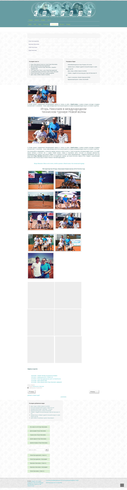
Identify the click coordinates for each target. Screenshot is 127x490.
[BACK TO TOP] (122, 485)
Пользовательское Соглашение (54, 482)
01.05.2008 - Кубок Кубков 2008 (39, 380)
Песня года (46, 24)
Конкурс (68, 24)
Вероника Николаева (34, 44)
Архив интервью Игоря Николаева (38, 442)
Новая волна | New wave (38, 386)
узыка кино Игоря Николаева (38, 435)
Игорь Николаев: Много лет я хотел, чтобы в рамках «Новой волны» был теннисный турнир (59, 163)
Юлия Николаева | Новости (37, 471)
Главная (30, 20)
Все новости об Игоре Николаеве (38, 427)
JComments (63, 397)
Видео (30, 24)
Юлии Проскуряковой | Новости (38, 455)
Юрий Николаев (33, 50)
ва (45, 431)
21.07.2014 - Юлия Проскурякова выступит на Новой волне (46, 379)
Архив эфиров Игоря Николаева (38, 439)
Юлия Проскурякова (34, 41)
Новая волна (54, 24)
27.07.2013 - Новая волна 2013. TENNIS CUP (42, 377)
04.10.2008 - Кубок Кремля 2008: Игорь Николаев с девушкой (46, 382)
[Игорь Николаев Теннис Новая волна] (42, 94)
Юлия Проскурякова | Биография (38, 459)
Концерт (43, 20)
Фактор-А (61, 24)
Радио (39, 24)
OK (46, 449)
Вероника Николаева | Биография (38, 467)
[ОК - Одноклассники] (34, 372)
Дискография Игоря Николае (37, 431)
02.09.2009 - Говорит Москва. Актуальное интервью (44, 375)
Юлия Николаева (33, 47)
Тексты (49, 20)
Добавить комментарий (33, 395)
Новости (37, 20)
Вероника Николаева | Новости (38, 463)
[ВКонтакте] (30, 372)
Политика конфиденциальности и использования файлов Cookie (62, 480)
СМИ (35, 24)
